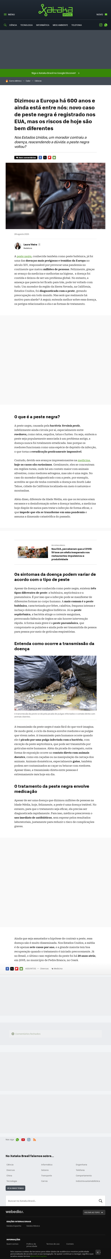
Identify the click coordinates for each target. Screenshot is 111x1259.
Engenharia (81, 1164)
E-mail (54, 157)
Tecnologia (26, 25)
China (9, 1175)
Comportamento (84, 1175)
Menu (11, 14)
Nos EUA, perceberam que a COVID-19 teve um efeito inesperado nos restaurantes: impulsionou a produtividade (71, 554)
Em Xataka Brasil (58, 545)
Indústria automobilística (88, 1181)
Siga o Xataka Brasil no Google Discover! (54, 73)
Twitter (45, 157)
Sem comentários (27, 157)
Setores (45, 1170)
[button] (32, 244)
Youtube (23, 1139)
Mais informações (38, 1256)
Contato (70, 1243)
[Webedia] (15, 1211)
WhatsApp (106, 25)
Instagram (100, 25)
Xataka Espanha (14, 1225)
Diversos (44, 968)
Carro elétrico (15, 80)
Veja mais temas (15, 1188)
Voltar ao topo (92, 1212)
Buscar (100, 1200)
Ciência (13, 25)
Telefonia (76, 25)
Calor (28, 80)
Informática (42, 25)
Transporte (46, 1175)
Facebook (40, 157)
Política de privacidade (31, 1244)
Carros (44, 1181)
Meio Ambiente (60, 25)
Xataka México (33, 1225)
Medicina (58, 968)
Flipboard (49, 157)
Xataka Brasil (55, 10)
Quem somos (12, 1243)
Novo (100, 14)
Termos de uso (53, 1243)
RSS (34, 1139)
